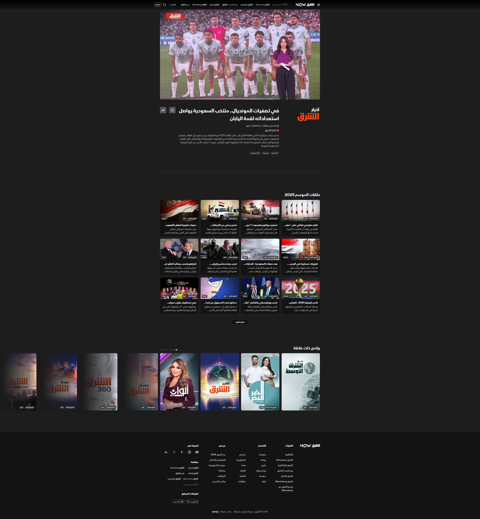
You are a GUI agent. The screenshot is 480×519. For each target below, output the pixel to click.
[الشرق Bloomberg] (200, 5)
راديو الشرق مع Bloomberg (285, 488)
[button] (241, 55)
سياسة (262, 476)
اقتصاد (242, 476)
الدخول (158, 5)
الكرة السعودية (255, 153)
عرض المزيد (240, 322)
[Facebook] (180, 452)
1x (298, 96)
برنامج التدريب (219, 481)
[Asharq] (193, 468)
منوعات (262, 454)
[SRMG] (215, 511)
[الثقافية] (280, 4)
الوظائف (221, 476)
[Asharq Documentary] (174, 479)
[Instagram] (188, 452)
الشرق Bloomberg (284, 481)
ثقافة (243, 471)
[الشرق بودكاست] (230, 5)
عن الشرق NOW (218, 454)
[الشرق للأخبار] (214, 5)
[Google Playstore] (192, 501)
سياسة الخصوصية (217, 465)
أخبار (306, 218)
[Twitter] (173, 452)
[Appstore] (178, 501)
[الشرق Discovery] (263, 5)
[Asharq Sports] (193, 473)
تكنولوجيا (241, 460)
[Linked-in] (165, 452)
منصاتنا (222, 471)
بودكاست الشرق (285, 471)
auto (307, 96)
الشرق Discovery (271, 407)
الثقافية (289, 454)
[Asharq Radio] (180, 473)
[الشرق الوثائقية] (246, 5)
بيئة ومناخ (261, 471)
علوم (263, 465)
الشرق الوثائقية (285, 465)
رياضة (263, 460)
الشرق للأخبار (314, 218)
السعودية (265, 153)
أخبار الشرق (275, 153)
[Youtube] (195, 452)
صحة (244, 465)
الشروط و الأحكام (218, 460)
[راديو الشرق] (185, 5)
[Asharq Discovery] (190, 479)
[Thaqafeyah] (191, 484)
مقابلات (242, 481)
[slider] (240, 91)
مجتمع (242, 454)
